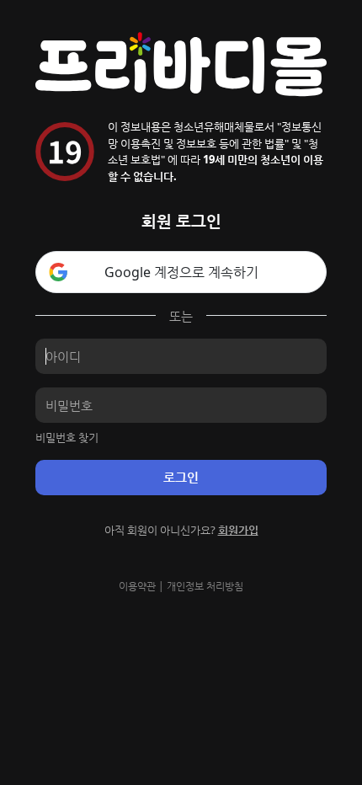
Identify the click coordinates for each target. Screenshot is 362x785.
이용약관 (137, 585)
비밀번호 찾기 (66, 437)
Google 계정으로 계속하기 (181, 272)
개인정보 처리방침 (205, 585)
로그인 (181, 476)
